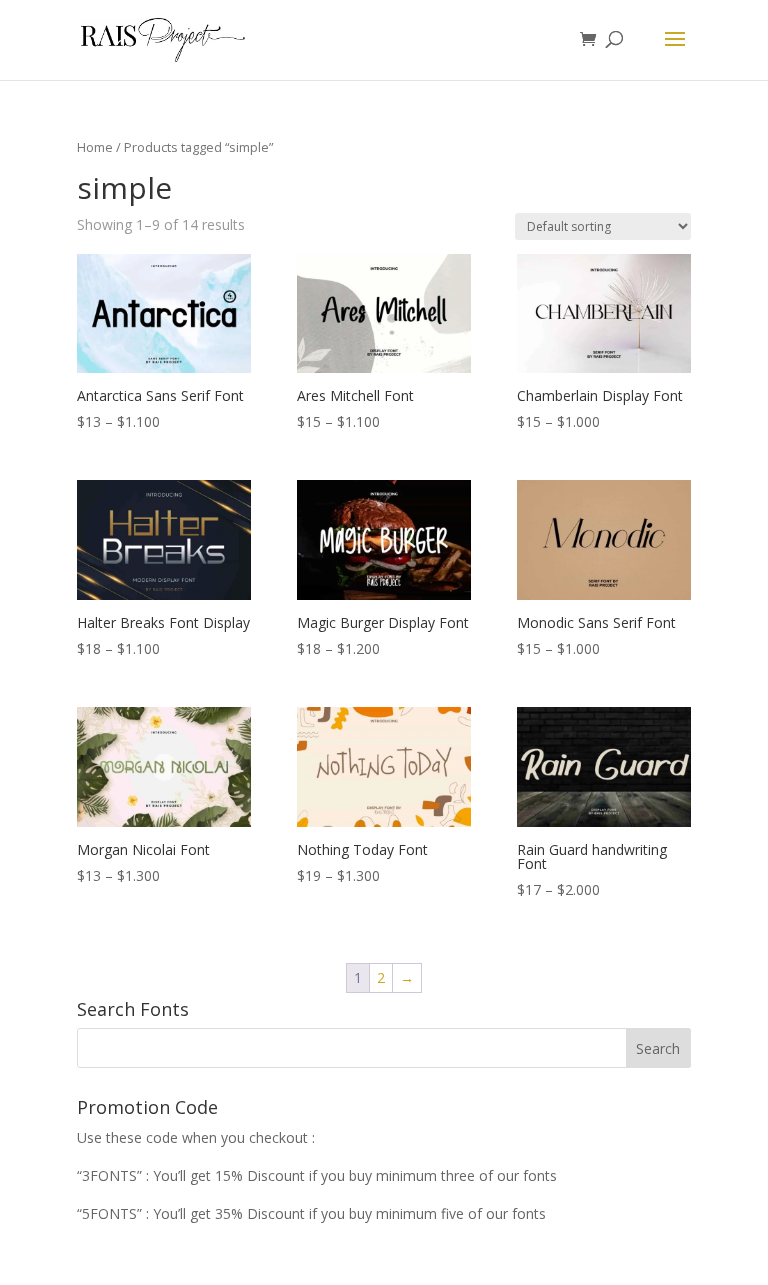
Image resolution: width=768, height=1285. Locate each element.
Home (95, 147)
